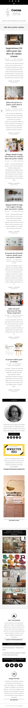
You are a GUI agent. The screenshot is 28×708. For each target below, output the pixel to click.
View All (24, 605)
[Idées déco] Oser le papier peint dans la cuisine (14, 104)
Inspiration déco (16, 317)
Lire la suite (14, 81)
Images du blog (14, 678)
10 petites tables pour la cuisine (14, 361)
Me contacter (14, 700)
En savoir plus (14, 434)
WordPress (20, 705)
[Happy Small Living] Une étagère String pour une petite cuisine (14, 207)
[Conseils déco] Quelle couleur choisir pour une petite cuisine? (14, 255)
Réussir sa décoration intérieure (14, 60)
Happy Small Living (18, 161)
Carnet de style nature (8, 647)
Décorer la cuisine (18, 59)
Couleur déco (18, 259)
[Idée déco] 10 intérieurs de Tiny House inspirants (14, 311)
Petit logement (16, 365)
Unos (12, 705)
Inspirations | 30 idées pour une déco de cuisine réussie (14, 52)
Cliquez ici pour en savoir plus (14, 639)
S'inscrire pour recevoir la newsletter (14, 469)
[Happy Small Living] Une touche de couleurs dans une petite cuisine (14, 156)
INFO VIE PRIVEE (14, 620)
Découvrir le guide (14, 520)
